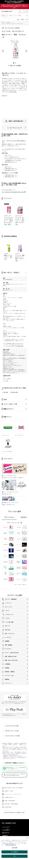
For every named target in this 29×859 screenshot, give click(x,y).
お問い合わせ (4, 832)
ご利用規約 (4, 835)
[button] (14, 121)
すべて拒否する (14, 851)
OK (14, 856)
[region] (14, 847)
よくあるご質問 (5, 829)
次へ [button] (26, 51)
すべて (3, 15)
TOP (2, 22)
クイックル (8, 22)
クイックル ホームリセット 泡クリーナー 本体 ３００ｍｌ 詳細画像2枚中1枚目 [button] (13, 63)
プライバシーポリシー (10, 844)
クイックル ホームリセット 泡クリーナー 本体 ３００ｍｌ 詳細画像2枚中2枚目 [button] (15, 63)
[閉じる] (27, 838)
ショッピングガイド (6, 827)
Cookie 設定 (14, 847)
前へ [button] (2, 51)
